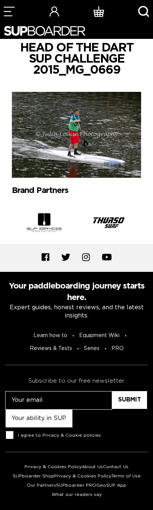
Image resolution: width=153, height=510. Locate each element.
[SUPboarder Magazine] (44, 31)
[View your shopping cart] (98, 11)
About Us (92, 467)
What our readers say (77, 495)
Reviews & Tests (51, 348)
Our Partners (41, 485)
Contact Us (115, 467)
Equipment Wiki (99, 335)
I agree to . (60, 435)
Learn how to (50, 335)
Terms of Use (126, 476)
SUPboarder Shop (33, 476)
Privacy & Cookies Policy (53, 467)
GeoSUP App (111, 485)
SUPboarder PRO (76, 485)
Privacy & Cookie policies (71, 435)
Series (92, 348)
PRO (117, 348)
